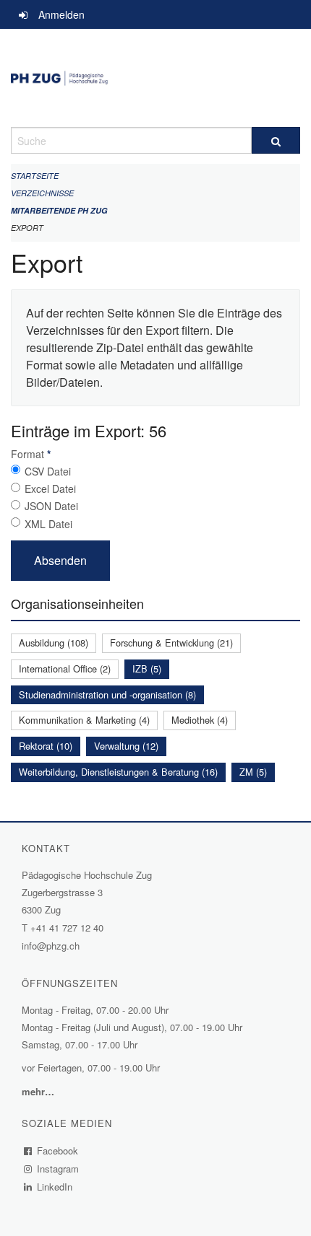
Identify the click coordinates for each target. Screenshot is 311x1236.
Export (27, 227)
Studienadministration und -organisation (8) (107, 694)
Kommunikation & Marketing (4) (84, 720)
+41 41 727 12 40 (66, 927)
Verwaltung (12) (126, 746)
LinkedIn (55, 1186)
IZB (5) (146, 668)
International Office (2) (65, 668)
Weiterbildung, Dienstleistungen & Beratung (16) (118, 772)
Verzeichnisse (42, 193)
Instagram (58, 1168)
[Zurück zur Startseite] (155, 78)
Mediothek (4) (199, 720)
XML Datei (48, 524)
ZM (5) (253, 772)
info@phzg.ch (51, 945)
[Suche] (276, 140)
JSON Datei (51, 506)
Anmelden (61, 14)
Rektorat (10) (45, 746)
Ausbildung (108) (53, 642)
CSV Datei (48, 471)
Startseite (35, 175)
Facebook (58, 1150)
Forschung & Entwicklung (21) (171, 642)
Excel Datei (50, 488)
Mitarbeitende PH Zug (59, 210)
